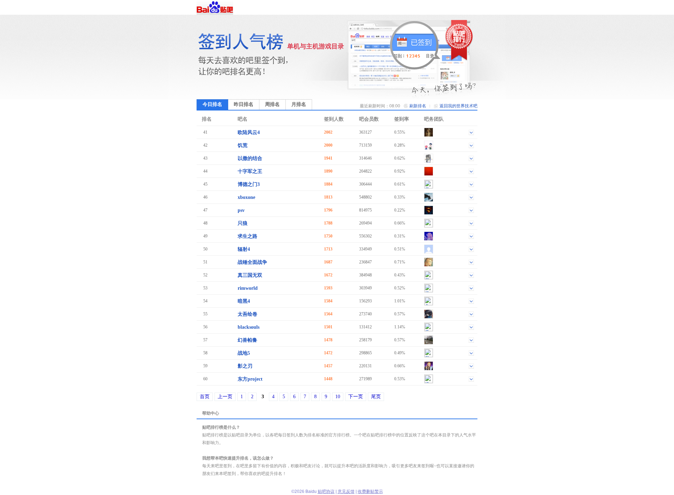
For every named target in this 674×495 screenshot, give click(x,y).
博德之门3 (249, 184)
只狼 (242, 223)
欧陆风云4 (249, 132)
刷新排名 (417, 105)
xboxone (246, 197)
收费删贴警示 (370, 491)
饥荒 (242, 145)
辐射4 (244, 249)
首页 (205, 396)
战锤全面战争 (252, 262)
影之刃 (245, 366)
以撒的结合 (250, 158)
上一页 (225, 396)
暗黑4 (244, 301)
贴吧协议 (326, 491)
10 (337, 396)
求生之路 (247, 236)
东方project (250, 379)
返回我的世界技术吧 (458, 105)
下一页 (355, 396)
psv (241, 210)
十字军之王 (250, 171)
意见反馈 (346, 491)
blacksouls (248, 327)
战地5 (244, 353)
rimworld (248, 288)
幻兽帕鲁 (247, 340)
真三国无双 (250, 275)
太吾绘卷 (247, 314)
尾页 (376, 396)
